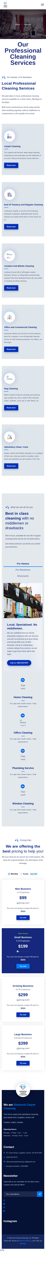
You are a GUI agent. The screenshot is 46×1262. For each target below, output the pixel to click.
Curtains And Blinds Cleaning (19, 272)
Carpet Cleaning (12, 152)
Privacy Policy (25, 1241)
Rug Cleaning (11, 394)
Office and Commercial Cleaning (20, 333)
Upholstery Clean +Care (16, 450)
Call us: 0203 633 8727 (19, 663)
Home (17, 25)
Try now (23, 918)
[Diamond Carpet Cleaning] (5, 5)
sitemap (23, 1243)
